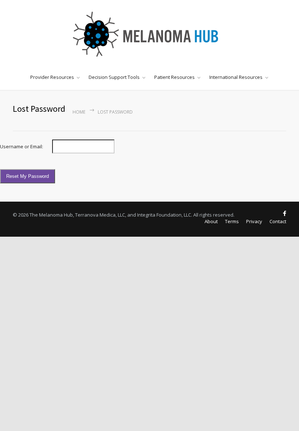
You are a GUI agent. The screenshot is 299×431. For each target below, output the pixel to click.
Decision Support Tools (114, 77)
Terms (232, 221)
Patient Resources (174, 77)
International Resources (236, 77)
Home (79, 112)
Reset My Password (27, 176)
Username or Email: (21, 146)
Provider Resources (52, 77)
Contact (277, 221)
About (211, 221)
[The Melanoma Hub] (149, 34)
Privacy (254, 221)
